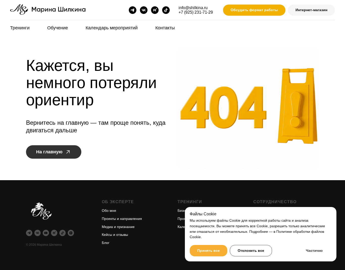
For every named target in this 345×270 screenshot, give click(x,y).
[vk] (143, 10)
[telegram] (132, 10)
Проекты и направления (122, 219)
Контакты (165, 27)
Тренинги (20, 27)
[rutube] (155, 10)
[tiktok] (166, 10)
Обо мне (109, 211)
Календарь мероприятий (112, 27)
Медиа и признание (118, 227)
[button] (254, 10)
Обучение (57, 27)
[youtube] (46, 233)
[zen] (71, 233)
